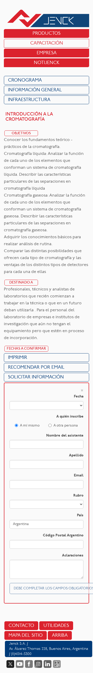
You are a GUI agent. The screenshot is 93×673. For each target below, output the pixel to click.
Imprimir (17, 357)
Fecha (78, 397)
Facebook (29, 664)
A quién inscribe (69, 417)
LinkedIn (47, 664)
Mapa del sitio (26, 635)
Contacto (21, 625)
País (80, 515)
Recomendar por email (36, 367)
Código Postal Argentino (63, 535)
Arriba (60, 635)
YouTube (20, 664)
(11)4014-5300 (21, 654)
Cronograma (25, 80)
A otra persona (65, 426)
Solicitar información (36, 377)
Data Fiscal (57, 664)
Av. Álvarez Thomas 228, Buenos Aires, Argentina (48, 649)
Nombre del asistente (64, 436)
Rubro (78, 496)
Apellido (76, 455)
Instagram (38, 664)
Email (78, 475)
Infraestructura (29, 100)
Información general (35, 90)
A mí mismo (30, 426)
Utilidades (56, 625)
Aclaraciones (72, 555)
